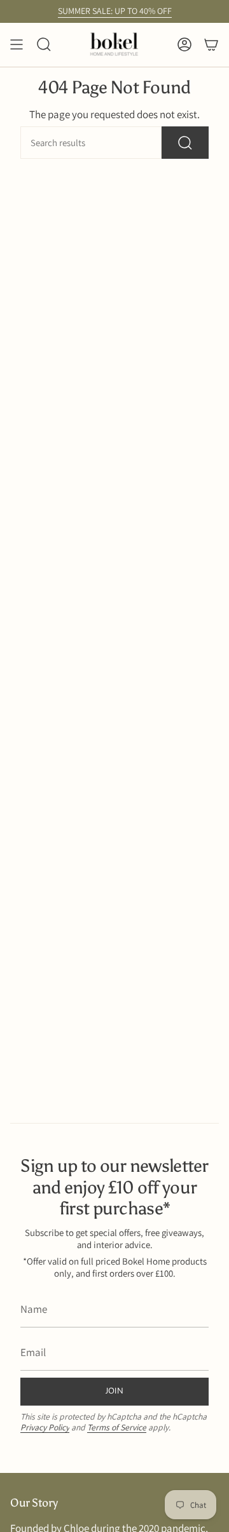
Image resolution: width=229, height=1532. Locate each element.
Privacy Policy (44, 1427)
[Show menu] (16, 45)
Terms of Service (116, 1427)
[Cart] (211, 45)
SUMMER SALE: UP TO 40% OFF (115, 11)
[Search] (185, 142)
